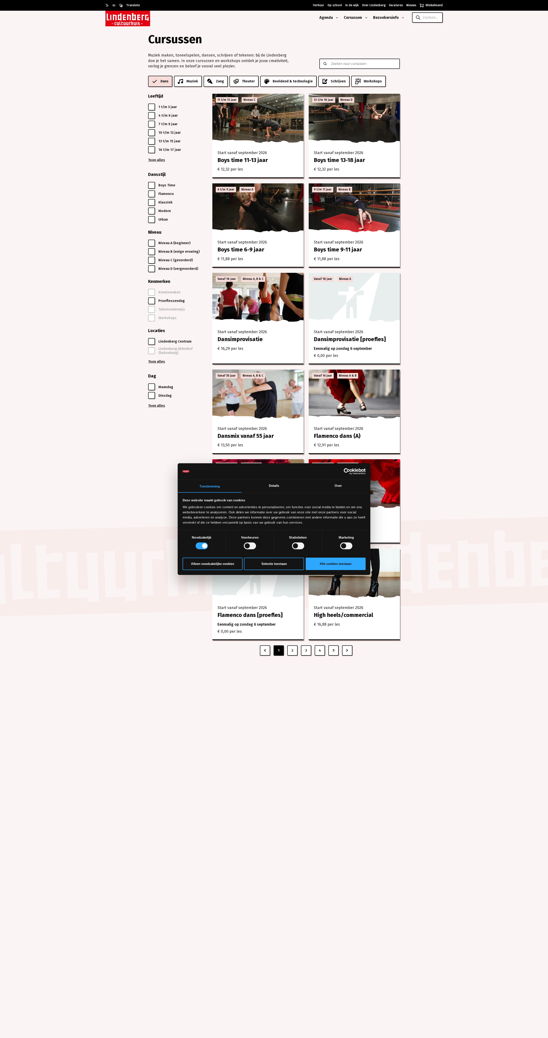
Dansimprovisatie (240, 339)
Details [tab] (274, 485)
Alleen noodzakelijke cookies (212, 563)
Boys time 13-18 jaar (339, 160)
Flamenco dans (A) (337, 436)
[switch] (250, 545)
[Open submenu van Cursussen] (365, 18)
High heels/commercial (343, 615)
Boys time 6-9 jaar (240, 249)
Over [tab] (338, 485)
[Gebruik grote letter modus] (108, 5)
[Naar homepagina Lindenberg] (137, 18)
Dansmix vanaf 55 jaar (245, 436)
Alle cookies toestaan (335, 563)
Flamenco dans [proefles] (250, 615)
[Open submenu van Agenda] (336, 18)
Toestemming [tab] (210, 486)
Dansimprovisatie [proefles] (350, 339)
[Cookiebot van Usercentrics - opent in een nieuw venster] (347, 471)
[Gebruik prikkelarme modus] (115, 5)
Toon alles (156, 160)
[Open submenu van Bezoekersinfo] (402, 18)
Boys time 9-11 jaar (338, 249)
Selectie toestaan (274, 563)
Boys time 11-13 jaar (242, 160)
